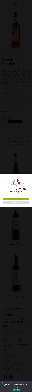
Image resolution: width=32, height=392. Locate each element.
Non (18, 389)
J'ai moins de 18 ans (16, 202)
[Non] (30, 386)
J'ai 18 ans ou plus (16, 199)
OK (14, 389)
